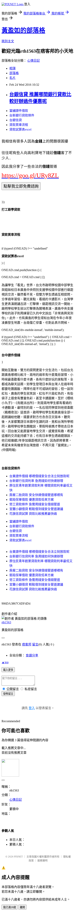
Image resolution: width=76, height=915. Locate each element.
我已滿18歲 (9, 907)
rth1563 (6, 622)
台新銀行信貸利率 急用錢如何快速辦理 (36, 480)
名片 (12, 77)
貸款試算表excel (20, 129)
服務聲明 (42, 860)
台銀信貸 (15, 120)
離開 (22, 907)
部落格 (14, 73)
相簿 (12, 68)
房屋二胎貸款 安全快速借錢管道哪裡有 (36, 495)
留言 (35, 644)
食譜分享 (32, 655)
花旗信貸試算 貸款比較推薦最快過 (33, 513)
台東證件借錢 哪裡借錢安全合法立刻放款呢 (39, 476)
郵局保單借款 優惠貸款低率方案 (31, 499)
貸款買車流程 (18, 124)
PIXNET (18, 856)
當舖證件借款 (18, 110)
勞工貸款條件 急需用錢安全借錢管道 (34, 504)
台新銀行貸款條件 (21, 115)
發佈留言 (8, 693)
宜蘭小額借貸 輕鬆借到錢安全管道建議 (36, 509)
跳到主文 (8, 41)
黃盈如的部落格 (23, 30)
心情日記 (33, 60)
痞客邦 (26, 644)
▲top (5, 662)
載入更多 (8, 669)
